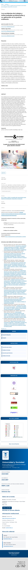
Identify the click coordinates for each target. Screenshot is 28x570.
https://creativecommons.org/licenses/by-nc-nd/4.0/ (15, 236)
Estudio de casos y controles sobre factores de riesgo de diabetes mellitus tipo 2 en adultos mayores (15, 264)
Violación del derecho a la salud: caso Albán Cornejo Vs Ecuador (15, 271)
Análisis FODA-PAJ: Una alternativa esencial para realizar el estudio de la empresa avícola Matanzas (15, 299)
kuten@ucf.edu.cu (8, 538)
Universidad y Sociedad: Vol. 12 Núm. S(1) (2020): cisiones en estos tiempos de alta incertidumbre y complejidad (15, 248)
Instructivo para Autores (7, 347)
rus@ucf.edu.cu (9, 527)
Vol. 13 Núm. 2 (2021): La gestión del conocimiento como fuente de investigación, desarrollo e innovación (13, 6)
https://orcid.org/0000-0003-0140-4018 (7, 31)
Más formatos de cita (6, 191)
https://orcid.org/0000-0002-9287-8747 (7, 26)
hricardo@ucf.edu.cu (8, 546)
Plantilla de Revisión (6, 355)
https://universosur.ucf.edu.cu (9, 518)
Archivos (6, 4)
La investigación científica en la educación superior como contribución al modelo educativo (14, 254)
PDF (4, 172)
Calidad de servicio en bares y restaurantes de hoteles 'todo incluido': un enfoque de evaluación (15, 281)
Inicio (2, 4)
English (4, 337)
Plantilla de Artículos (6, 350)
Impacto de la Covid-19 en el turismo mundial (15, 306)
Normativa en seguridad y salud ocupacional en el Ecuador (15, 246)
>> (5, 328)
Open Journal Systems (14, 443)
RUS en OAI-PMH (7, 507)
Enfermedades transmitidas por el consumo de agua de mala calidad (14, 313)
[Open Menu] (1, 1)
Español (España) (7, 334)
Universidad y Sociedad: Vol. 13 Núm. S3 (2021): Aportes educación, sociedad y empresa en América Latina (15, 257)
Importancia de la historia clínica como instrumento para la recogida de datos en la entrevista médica (15, 290)
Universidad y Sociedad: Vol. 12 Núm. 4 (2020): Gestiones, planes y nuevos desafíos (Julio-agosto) (15, 267)
